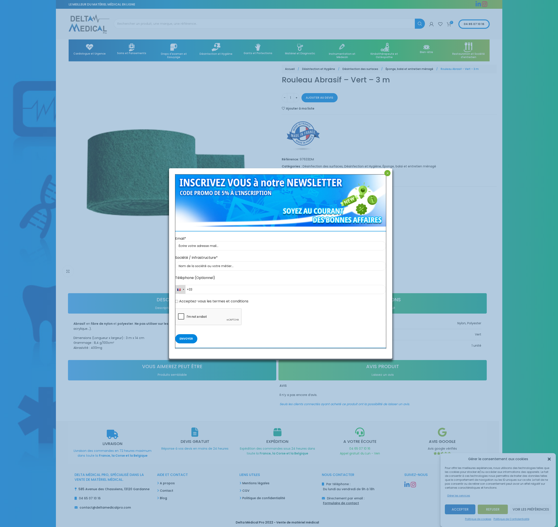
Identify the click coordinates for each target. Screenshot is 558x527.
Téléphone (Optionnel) (195, 277)
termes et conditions (230, 301)
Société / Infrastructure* (196, 257)
